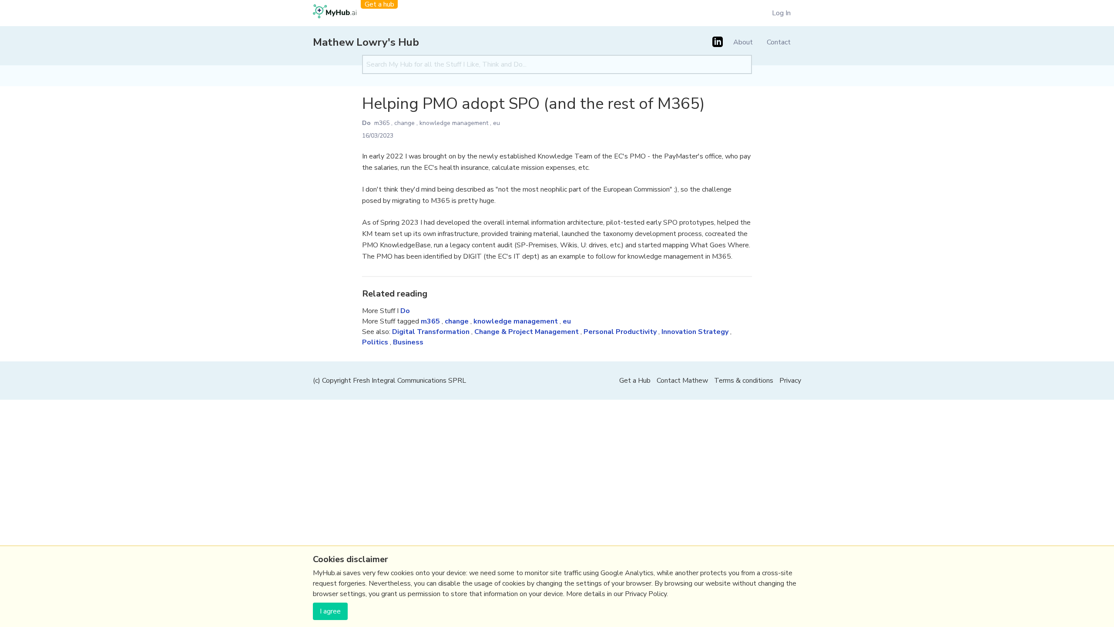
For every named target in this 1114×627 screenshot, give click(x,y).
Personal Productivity (620, 332)
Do (366, 123)
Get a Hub (635, 380)
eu (496, 123)
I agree (330, 611)
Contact (779, 42)
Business (408, 342)
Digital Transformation (431, 332)
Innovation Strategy (694, 332)
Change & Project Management (526, 332)
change (404, 123)
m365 (381, 123)
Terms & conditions (743, 380)
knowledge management (453, 123)
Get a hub (379, 4)
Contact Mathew (682, 380)
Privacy (790, 380)
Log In (781, 13)
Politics (375, 342)
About (743, 42)
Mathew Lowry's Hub (366, 42)
